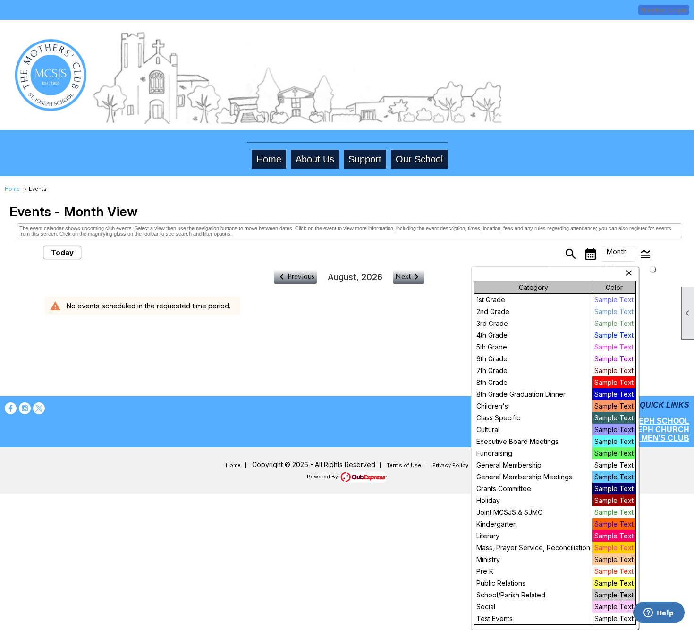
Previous (295, 276)
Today (62, 252)
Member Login (664, 10)
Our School (419, 159)
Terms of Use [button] (404, 465)
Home (268, 159)
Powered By (323, 476)
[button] (618, 254)
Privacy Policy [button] (450, 465)
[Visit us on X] (39, 408)
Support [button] (364, 159)
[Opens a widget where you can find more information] (659, 613)
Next (408, 276)
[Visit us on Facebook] (11, 408)
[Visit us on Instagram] (25, 408)
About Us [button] (315, 159)
